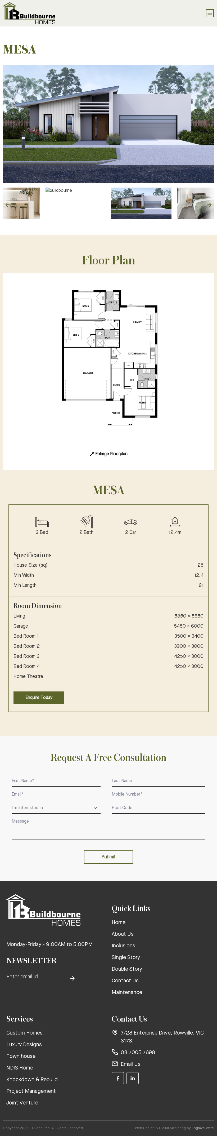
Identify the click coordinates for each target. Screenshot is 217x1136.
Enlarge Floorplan (111, 454)
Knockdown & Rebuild (32, 1079)
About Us (123, 934)
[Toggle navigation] (210, 13)
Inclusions (123, 946)
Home (118, 922)
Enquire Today (38, 698)
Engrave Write (203, 1128)
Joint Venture (22, 1103)
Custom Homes (24, 1033)
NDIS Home (19, 1068)
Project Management (31, 1091)
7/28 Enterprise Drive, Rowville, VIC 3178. (162, 1037)
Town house (20, 1056)
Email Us (131, 1064)
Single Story (126, 957)
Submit (108, 857)
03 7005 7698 (138, 1052)
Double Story (127, 969)
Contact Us (125, 981)
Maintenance (127, 992)
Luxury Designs (24, 1045)
